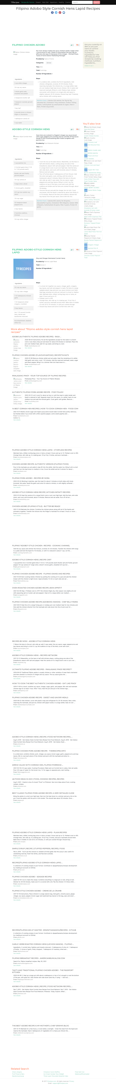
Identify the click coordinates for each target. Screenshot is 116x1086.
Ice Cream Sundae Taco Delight (54, 1074)
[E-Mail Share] (64, 12)
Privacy (71, 1081)
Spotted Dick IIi (93, 248)
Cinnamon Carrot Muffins (52, 1072)
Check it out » (89, 66)
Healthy (61, 2)
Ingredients (18, 79)
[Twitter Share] (56, 12)
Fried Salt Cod (79, 1072)
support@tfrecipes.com (60, 1083)
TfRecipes (15, 2)
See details (28, 348)
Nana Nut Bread (89, 129)
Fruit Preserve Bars (18, 1074)
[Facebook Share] (52, 12)
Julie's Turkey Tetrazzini (92, 199)
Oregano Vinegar (93, 245)
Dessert (38, 2)
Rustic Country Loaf (90, 142)
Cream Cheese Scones (91, 136)
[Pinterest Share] (60, 12)
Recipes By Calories (27, 2)
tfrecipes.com (51, 1081)
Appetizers (53, 2)
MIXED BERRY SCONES (91, 187)
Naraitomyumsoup (18, 1076)
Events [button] (67, 2)
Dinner (49, 63)
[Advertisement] (58, 27)
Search (96, 2)
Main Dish (45, 2)
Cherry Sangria (17, 1072)
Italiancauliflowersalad (82, 1074)
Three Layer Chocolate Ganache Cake (56, 1076)
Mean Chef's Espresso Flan (92, 216)
